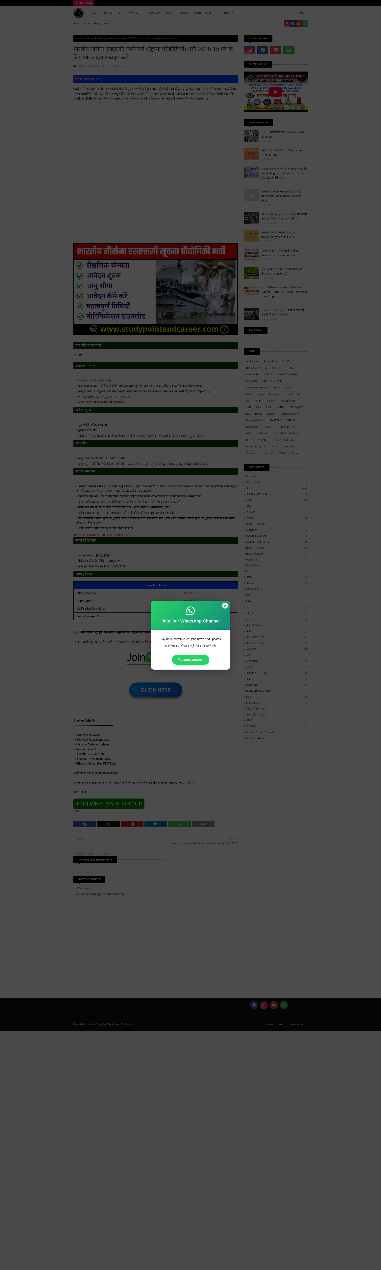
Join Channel (193, 660)
